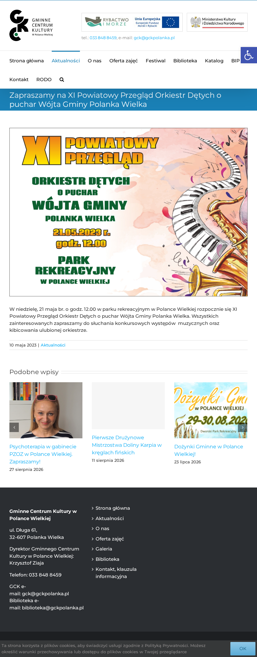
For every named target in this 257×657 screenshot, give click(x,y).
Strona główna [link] (113, 508)
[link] (249, 55)
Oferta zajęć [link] (110, 539)
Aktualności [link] (53, 344)
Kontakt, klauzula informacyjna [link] (116, 572)
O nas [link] (102, 528)
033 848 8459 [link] (103, 37)
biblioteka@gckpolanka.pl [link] (53, 608)
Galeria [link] (104, 549)
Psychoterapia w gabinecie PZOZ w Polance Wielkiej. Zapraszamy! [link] (42, 454)
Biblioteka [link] (107, 559)
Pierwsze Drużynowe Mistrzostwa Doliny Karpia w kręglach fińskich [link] (127, 445)
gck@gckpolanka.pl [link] (154, 37)
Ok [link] (242, 648)
